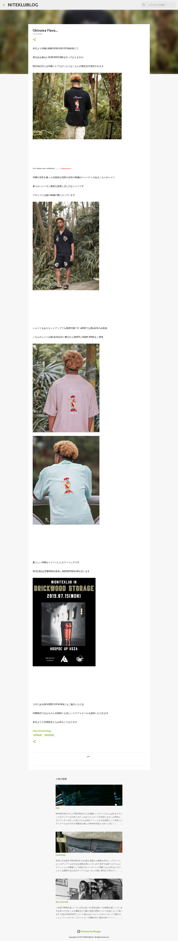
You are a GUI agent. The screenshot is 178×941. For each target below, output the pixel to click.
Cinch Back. (61, 855)
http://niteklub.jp (42, 730)
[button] (34, 40)
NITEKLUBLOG (23, 4)
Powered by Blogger (90, 931)
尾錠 (58, 808)
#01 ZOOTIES (62, 902)
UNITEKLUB (49, 735)
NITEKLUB (38, 735)
